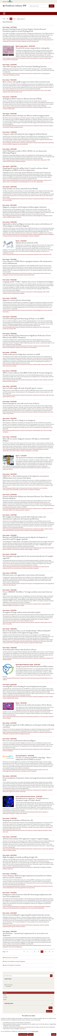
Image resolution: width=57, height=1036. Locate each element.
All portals (8, 986)
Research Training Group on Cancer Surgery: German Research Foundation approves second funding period (24, 30)
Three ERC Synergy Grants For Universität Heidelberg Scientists (25, 67)
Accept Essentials (23, 1034)
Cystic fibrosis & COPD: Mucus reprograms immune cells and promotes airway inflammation (27, 262)
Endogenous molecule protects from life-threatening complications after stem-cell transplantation (27, 896)
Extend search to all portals (11, 957)
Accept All (30, 1034)
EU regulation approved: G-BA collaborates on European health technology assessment (28, 726)
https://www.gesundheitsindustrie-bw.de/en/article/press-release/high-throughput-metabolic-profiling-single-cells (27, 867)
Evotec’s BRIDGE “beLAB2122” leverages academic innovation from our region (27, 593)
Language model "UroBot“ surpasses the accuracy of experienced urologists (28, 282)
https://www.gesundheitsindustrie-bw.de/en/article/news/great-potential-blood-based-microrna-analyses (28, 678)
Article (4, 995)
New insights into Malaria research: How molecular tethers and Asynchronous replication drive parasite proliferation (24, 518)
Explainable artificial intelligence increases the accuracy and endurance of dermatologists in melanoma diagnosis (27, 225)
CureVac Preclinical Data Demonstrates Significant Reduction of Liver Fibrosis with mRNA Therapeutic (27, 337)
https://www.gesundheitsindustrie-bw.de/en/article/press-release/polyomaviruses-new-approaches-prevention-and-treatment (28, 584)
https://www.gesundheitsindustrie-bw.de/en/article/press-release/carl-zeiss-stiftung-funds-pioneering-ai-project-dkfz (26, 327)
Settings (54, 1034)
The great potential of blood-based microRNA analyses (34, 666)
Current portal (9, 985)
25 (8, 19)
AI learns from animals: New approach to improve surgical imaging (25, 839)
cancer (6, 981)
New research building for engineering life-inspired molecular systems (26, 915)
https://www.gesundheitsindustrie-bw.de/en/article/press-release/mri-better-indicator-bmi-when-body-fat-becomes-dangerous (28, 380)
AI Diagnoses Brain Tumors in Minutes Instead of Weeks (22, 99)
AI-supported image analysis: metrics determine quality (21, 612)
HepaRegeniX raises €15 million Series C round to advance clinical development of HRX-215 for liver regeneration (25, 169)
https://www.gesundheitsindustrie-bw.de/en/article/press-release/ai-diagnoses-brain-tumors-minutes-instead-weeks (27, 107)
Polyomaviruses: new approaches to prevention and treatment (24, 575)
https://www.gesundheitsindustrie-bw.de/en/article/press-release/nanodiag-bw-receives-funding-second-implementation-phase (28, 697)
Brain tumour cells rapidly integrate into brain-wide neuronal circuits (26, 82)
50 (11, 19)
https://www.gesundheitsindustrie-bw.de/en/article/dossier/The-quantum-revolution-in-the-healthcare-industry (26, 468)
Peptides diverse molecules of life (27, 243)
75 (15, 19)
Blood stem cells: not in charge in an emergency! (19, 420)
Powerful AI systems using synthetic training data (33, 48)
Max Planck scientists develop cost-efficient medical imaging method (26, 116)
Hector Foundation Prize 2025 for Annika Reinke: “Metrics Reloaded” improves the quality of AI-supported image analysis (27, 632)
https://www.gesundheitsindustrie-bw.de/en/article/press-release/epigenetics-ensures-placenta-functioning (28, 310)
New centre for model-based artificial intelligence (19, 741)
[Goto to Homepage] (15, 6)
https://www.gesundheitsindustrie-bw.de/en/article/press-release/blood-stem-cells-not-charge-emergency (27, 431)
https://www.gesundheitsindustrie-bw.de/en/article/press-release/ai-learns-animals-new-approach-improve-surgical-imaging (28, 849)
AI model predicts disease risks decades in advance (19, 650)
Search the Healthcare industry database (14, 961)
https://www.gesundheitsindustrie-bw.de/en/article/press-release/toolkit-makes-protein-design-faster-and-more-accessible (28, 365)
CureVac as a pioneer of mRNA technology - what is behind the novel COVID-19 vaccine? (33, 759)
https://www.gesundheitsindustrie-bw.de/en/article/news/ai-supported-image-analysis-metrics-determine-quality (27, 623)
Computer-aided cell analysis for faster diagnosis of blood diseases (25, 134)
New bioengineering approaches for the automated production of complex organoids (28, 557)
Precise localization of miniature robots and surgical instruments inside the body (28, 779)
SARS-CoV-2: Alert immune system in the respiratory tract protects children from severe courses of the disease (26, 477)
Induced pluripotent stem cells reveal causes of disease (21, 404)
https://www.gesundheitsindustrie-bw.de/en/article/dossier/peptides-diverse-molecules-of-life (27, 254)
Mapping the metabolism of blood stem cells (18, 820)
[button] (51, 1003)
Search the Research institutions (12, 965)
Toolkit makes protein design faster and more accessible (21, 354)
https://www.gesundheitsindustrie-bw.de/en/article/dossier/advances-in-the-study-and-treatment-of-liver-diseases (28, 717)
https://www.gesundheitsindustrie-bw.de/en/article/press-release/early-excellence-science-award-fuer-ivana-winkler (28, 199)
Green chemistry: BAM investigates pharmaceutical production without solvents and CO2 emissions (27, 877)
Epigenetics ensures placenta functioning (16, 300)
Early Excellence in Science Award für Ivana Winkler (20, 189)
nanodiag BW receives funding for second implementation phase (25, 687)
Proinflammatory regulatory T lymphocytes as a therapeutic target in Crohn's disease (32, 799)
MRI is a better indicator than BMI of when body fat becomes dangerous (27, 373)
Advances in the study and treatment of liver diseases (34, 705)
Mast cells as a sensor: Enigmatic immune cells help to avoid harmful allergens (26, 440)
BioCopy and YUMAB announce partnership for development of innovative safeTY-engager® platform (25, 538)
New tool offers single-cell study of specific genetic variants (22, 388)
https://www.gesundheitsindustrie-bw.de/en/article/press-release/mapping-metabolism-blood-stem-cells (27, 831)
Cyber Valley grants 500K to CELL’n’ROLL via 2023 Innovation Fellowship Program (25, 152)
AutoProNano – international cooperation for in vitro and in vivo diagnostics (25, 934)
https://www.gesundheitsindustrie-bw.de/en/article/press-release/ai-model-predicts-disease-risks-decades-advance (28, 658)
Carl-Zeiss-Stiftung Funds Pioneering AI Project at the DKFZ (23, 319)
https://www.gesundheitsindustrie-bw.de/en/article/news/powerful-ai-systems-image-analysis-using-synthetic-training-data (27, 58)
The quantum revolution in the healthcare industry (33, 458)
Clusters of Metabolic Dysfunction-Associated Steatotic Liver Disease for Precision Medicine (27, 497)
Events (4, 999)
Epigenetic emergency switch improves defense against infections (24, 207)
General (5, 992)
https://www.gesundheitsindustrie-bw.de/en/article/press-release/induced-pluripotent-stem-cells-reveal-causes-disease (28, 412)
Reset (50, 1007)
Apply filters (49, 1011)
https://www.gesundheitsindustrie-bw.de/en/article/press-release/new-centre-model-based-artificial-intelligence (26, 749)
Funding (5, 997)
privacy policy (35, 1031)
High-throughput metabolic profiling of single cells (20, 857)
